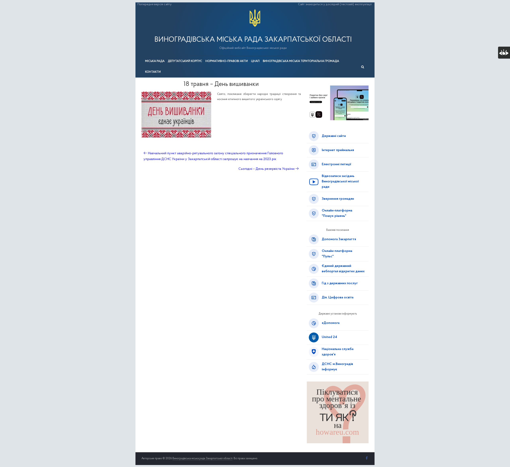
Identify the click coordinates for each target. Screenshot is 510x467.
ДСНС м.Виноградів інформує (337, 366)
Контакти (153, 72)
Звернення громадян (338, 199)
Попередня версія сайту (154, 4)
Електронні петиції (336, 164)
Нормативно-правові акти (226, 61)
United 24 (329, 337)
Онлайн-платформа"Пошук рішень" (337, 213)
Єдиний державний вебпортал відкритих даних (343, 268)
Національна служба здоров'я (337, 351)
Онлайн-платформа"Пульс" (337, 253)
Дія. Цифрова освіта (337, 297)
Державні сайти (334, 136)
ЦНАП (255, 61)
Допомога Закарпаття (339, 239)
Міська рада (155, 61)
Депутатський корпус (185, 61)
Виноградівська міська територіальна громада (301, 61)
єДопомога (330, 323)
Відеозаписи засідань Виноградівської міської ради (340, 181)
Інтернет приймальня (338, 150)
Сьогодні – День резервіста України (268, 169)
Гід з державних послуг (340, 283)
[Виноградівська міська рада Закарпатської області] (255, 9)
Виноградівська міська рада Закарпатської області (253, 39)
